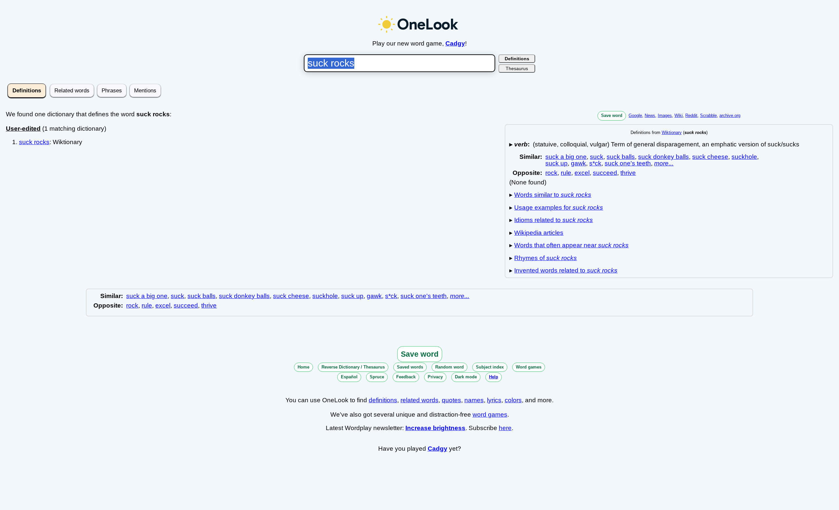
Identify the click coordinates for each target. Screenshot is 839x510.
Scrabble (708, 115)
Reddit (691, 115)
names (474, 400)
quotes (451, 400)
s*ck (595, 163)
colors (513, 400)
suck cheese (710, 156)
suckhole (744, 156)
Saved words (410, 367)
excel (582, 172)
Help (493, 376)
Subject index (490, 367)
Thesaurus (517, 68)
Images (665, 115)
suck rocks (34, 142)
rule (566, 172)
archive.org (729, 115)
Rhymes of (545, 258)
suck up (556, 163)
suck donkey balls (663, 156)
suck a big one (566, 156)
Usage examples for (558, 207)
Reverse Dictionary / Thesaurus (353, 367)
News (650, 115)
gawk (578, 163)
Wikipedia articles (538, 232)
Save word (611, 115)
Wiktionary (672, 132)
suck (596, 156)
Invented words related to (565, 270)
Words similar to (552, 194)
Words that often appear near (571, 245)
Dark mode (466, 376)
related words (419, 400)
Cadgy (455, 43)
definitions (383, 400)
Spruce (377, 376)
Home (303, 367)
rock (551, 172)
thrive (628, 172)
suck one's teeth (628, 163)
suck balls (621, 156)
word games (490, 414)
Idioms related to (553, 220)
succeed (605, 172)
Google (635, 115)
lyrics (494, 400)
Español (349, 376)
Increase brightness (435, 428)
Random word (449, 367)
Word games (528, 367)
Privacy (435, 376)
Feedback (406, 376)
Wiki (678, 115)
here (505, 428)
